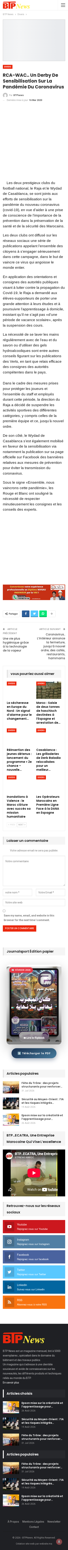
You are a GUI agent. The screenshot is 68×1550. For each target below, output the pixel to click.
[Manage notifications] (59, 1542)
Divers (7, 67)
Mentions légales (33, 1521)
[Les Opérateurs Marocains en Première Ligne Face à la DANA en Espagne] (48, 784)
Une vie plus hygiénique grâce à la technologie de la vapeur (16, 644)
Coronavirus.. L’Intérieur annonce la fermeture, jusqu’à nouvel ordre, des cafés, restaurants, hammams (51, 646)
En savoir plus (11, 1382)
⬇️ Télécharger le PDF (34, 1053)
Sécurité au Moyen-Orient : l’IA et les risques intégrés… (43, 1101)
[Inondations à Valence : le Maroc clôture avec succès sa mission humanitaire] (19, 784)
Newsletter (54, 1521)
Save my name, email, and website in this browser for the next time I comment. (29, 918)
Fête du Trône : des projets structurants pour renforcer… (42, 1084)
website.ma (45, 1543)
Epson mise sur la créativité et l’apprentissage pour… (42, 1117)
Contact (34, 1526)
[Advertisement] (34, 142)
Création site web (25, 1543)
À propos (13, 1521)
